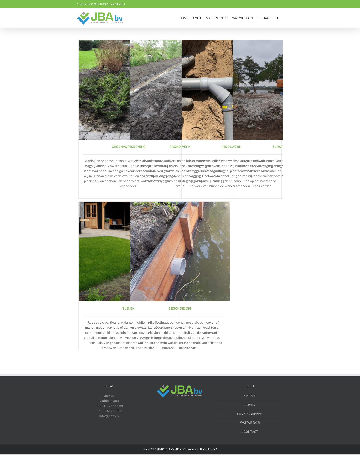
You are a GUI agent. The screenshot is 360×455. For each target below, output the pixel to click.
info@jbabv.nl (118, 4)
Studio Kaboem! (208, 449)
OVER (251, 405)
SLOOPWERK (283, 147)
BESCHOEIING (180, 308)
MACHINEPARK (250, 414)
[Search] (277, 18)
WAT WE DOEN (251, 422)
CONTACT (251, 431)
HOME (251, 396)
